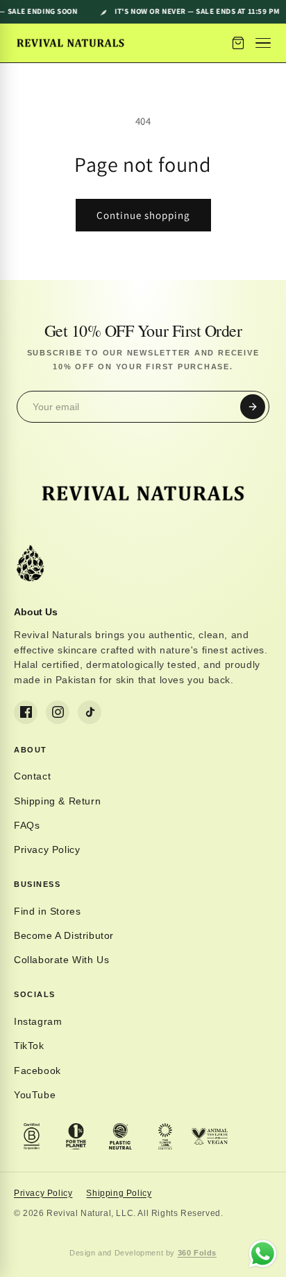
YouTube (35, 1094)
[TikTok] (89, 712)
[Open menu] (264, 43)
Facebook (37, 1070)
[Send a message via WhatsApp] (262, 1254)
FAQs (27, 825)
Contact (32, 776)
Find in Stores (47, 911)
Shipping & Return (57, 801)
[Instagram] (57, 712)
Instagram (38, 1021)
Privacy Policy (47, 849)
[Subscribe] (252, 406)
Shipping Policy (118, 1193)
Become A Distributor (64, 935)
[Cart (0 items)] (238, 43)
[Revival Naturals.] (70, 43)
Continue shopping (143, 215)
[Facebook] (25, 712)
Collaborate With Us (61, 959)
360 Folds (197, 1253)
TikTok (29, 1045)
